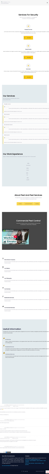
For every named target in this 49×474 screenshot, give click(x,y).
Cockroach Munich (28, 203)
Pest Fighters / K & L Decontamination (19, 419)
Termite (20, 203)
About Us (37, 471)
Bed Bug (37, 203)
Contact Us (42, 471)
